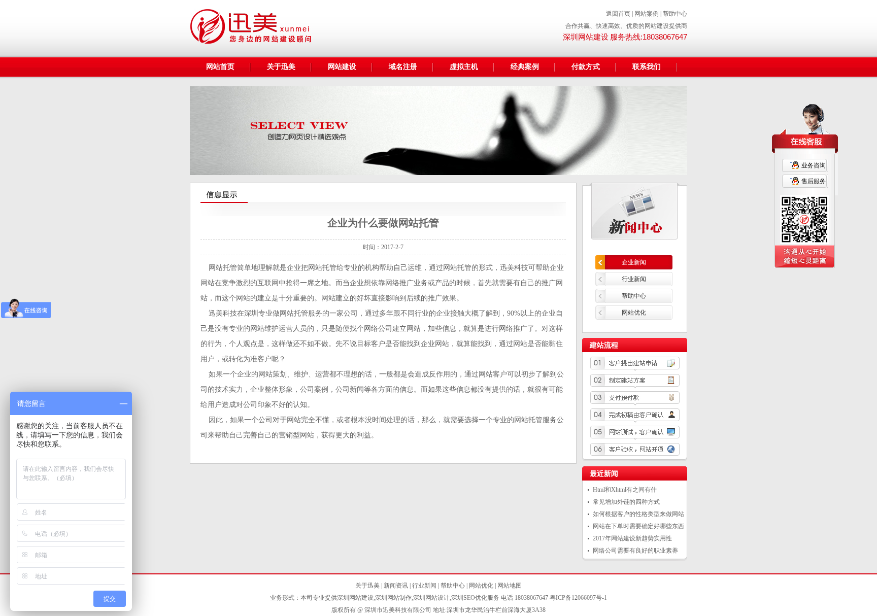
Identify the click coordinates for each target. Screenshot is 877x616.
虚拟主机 (464, 67)
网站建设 (342, 67)
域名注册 (403, 67)
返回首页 (618, 13)
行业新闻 (634, 279)
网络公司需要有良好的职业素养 (635, 550)
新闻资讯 (396, 585)
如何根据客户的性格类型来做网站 (638, 514)
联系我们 (646, 67)
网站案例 (646, 13)
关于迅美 (281, 67)
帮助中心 (675, 13)
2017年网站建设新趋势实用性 (632, 538)
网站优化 (634, 312)
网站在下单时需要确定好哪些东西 (638, 526)
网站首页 (220, 67)
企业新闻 (634, 262)
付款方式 (585, 67)
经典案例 (525, 67)
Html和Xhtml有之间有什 (625, 489)
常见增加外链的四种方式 (626, 501)
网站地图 (509, 585)
